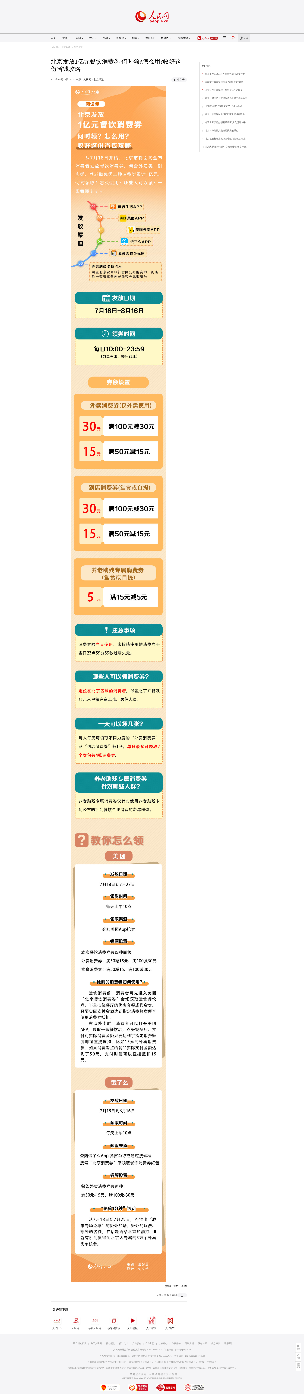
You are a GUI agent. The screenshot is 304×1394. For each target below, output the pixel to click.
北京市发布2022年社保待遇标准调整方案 (225, 74)
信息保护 (215, 1343)
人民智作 (170, 1328)
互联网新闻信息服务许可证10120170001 (107, 1362)
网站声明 (189, 1343)
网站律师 (202, 1343)
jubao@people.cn (183, 1349)
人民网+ (76, 1328)
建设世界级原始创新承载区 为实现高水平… (226, 122)
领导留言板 (113, 1328)
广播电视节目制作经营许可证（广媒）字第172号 (193, 1362)
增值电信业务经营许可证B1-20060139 (147, 1362)
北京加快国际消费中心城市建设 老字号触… (227, 147)
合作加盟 (150, 1343)
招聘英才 (123, 1343)
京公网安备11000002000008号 (222, 1368)
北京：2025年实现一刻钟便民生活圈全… (225, 90)
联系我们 (228, 1343)
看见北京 (78, 47)
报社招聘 (110, 1343)
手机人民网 (95, 1328)
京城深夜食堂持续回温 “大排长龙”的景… (225, 82)
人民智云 (151, 1328)
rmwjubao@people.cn (195, 1356)
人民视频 (132, 1328)
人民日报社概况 (78, 1343)
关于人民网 (96, 1343)
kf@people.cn (123, 1356)
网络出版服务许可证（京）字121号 (170, 1368)
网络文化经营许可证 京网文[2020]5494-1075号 (128, 1368)
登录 (245, 38)
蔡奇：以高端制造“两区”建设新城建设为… (226, 114)
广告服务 (136, 1343)
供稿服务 (163, 1343)
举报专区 (151, 38)
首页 (53, 38)
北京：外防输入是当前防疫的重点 (221, 130)
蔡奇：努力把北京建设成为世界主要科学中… (227, 98)
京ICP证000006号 (197, 1368)
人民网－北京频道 (93, 79)
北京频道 (65, 47)
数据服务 (176, 1343)
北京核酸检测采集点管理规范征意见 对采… (226, 138)
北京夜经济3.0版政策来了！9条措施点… (224, 106)
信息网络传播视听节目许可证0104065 (86, 1368)
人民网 (54, 47)
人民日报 (57, 1328)
